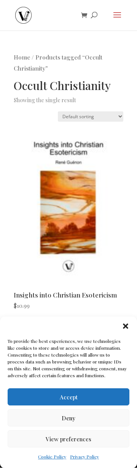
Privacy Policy (84, 457)
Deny (68, 418)
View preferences (68, 439)
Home (22, 57)
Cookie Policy (52, 457)
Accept (69, 397)
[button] (125, 326)
